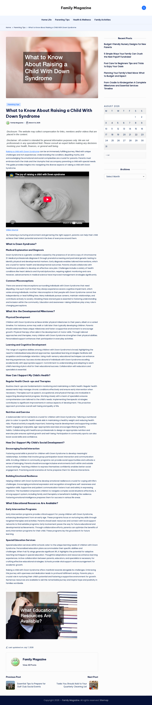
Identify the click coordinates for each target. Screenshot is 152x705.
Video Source (12, 230)
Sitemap (104, 700)
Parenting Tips (13, 104)
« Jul (107, 155)
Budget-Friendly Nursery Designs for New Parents (125, 46)
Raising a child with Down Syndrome (22, 151)
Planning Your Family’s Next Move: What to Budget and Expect (124, 74)
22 (136, 134)
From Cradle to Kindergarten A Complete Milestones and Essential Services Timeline (125, 85)
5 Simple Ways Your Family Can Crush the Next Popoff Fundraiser (123, 55)
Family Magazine (76, 8)
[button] (29, 665)
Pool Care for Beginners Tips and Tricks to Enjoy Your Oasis (124, 65)
